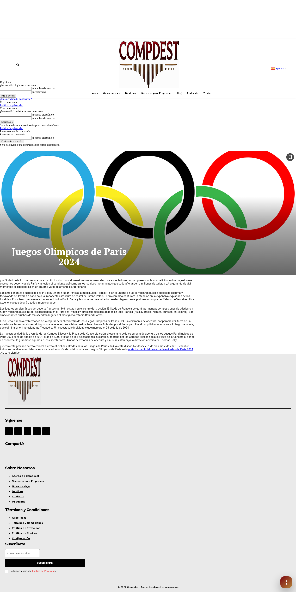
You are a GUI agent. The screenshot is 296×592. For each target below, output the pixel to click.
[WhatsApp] (35, 453)
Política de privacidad (11, 105)
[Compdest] (62, 381)
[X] (37, 431)
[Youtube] (46, 431)
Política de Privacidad (43, 571)
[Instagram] (18, 431)
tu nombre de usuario (43, 118)
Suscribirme (45, 563)
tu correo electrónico (43, 114)
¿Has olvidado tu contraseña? (16, 99)
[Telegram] (60, 453)
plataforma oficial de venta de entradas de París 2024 (160, 349)
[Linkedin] (27, 431)
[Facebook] (9, 431)
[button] (18, 64)
